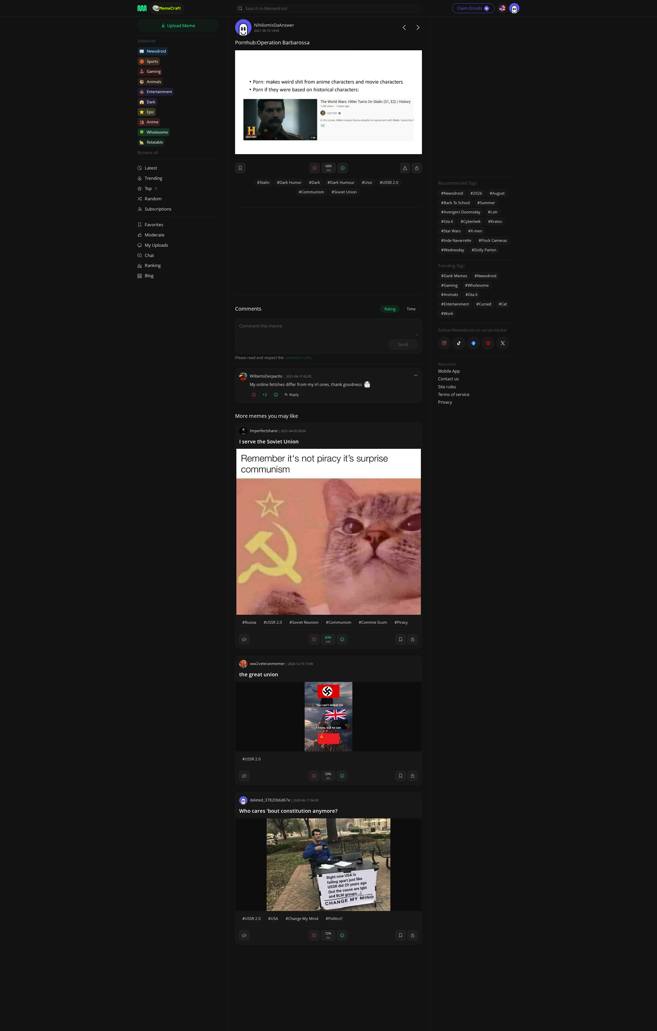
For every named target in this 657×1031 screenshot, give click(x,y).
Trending (153, 178)
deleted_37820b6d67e (270, 799)
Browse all (148, 152)
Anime (148, 121)
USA (274, 918)
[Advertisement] (476, 96)
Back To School (457, 202)
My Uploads (156, 245)
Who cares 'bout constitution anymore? (288, 810)
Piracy (402, 622)
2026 (477, 193)
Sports (148, 61)
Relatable (151, 142)
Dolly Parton (485, 249)
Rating (389, 308)
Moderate (155, 235)
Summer (487, 202)
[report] (405, 168)
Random (153, 199)
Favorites (154, 224)
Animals (150, 81)
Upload (180, 25)
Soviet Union (345, 191)
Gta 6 (448, 221)
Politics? (335, 918)
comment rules (298, 357)
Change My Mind (303, 918)
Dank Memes (455, 275)
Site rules (447, 387)
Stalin (264, 182)
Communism (312, 191)
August (498, 193)
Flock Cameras (494, 240)
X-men (476, 230)
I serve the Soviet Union (269, 441)
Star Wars (452, 230)
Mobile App (449, 371)
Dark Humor (290, 182)
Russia (250, 622)
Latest (151, 168)
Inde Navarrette (457, 240)
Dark (147, 101)
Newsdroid (152, 51)
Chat (149, 255)
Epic (146, 111)
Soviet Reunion (305, 622)
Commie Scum (374, 622)
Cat (504, 303)
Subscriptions (158, 209)
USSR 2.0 (390, 182)
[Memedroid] (142, 8)
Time (411, 308)
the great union (258, 674)
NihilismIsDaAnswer (274, 25)
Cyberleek (472, 221)
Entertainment (155, 91)
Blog (149, 276)
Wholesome (153, 132)
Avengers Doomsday (462, 211)
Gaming (150, 71)
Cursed (485, 303)
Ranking (153, 265)
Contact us (448, 379)
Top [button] (149, 188)
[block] (417, 168)
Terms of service (453, 394)
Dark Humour (342, 182)
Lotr (494, 211)
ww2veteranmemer (267, 663)
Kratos (496, 221)
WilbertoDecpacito (266, 376)
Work (448, 313)
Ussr (368, 182)
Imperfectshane (263, 430)
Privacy (445, 402)
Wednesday (454, 249)
